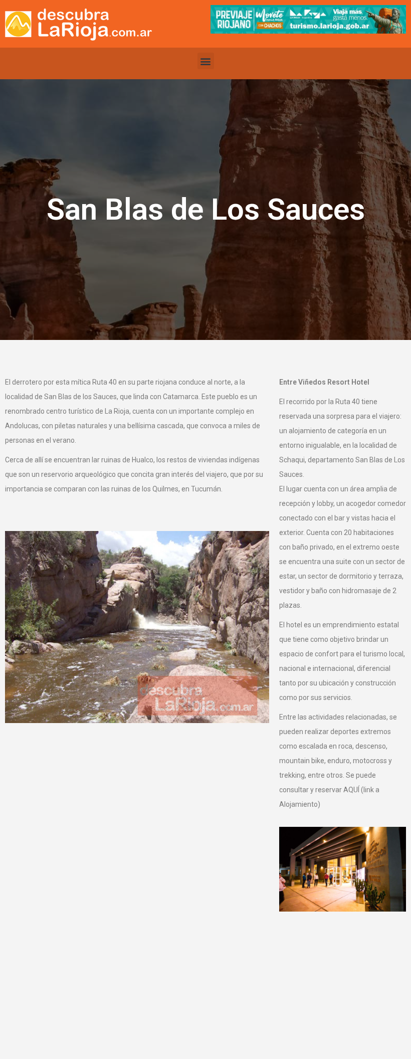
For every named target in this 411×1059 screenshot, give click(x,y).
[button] (205, 61)
